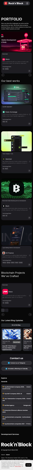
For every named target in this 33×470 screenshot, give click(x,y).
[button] (27, 3)
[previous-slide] (3, 314)
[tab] (3, 455)
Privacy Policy (18, 466)
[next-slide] (30, 314)
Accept (28, 465)
